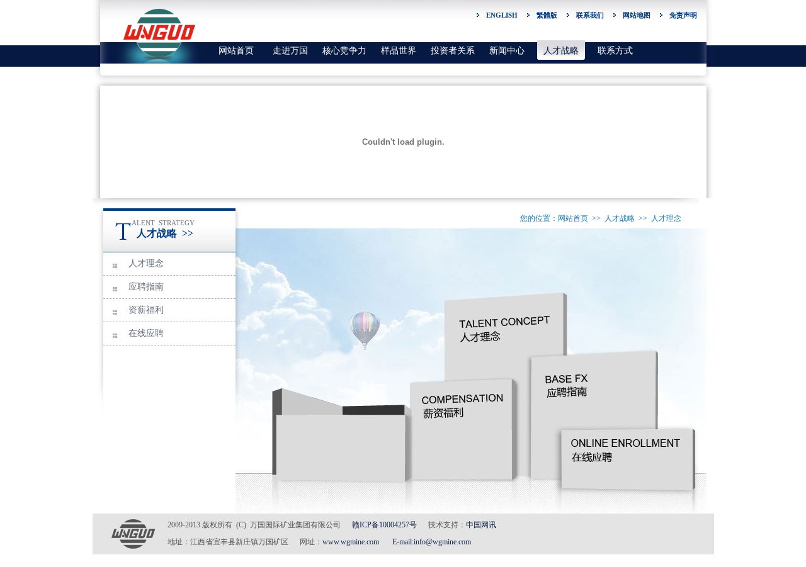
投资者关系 (453, 50)
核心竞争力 (344, 50)
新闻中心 (507, 50)
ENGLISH (502, 15)
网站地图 (636, 15)
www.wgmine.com (350, 541)
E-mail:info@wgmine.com (431, 541)
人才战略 (561, 50)
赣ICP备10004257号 (384, 524)
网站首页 (236, 50)
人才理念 (146, 263)
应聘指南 (146, 286)
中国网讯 (481, 524)
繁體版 (546, 15)
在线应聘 (146, 333)
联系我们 (590, 15)
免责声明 (683, 15)
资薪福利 (146, 310)
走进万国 (290, 50)
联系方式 (615, 50)
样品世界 (398, 50)
